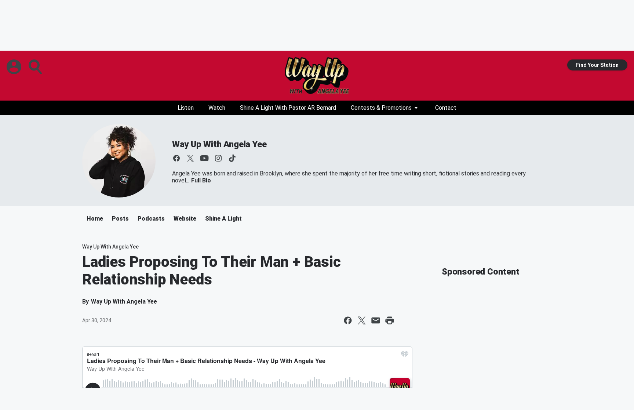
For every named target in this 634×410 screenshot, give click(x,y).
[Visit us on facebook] (176, 158)
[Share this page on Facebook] (348, 320)
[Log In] (15, 66)
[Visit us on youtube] (204, 158)
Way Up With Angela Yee (219, 144)
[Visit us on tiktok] (232, 158)
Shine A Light (223, 218)
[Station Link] (317, 75)
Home (95, 218)
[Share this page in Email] (376, 320)
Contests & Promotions (381, 107)
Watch (216, 107)
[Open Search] (36, 66)
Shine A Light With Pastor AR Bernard (288, 107)
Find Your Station (597, 65)
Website (185, 218)
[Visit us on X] (190, 158)
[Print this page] (390, 320)
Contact (445, 107)
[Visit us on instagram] (218, 158)
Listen (186, 107)
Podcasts (151, 218)
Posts (120, 218)
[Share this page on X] (362, 320)
